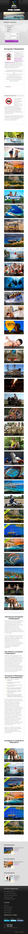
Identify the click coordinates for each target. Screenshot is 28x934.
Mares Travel (6, 905)
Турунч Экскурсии (7, 910)
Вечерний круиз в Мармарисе (8, 594)
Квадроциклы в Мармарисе (10, 405)
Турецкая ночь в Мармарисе (8, 391)
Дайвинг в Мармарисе (9, 289)
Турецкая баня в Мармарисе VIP (8, 347)
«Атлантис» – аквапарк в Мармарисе (10, 478)
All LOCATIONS (10, 25)
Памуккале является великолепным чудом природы (15, 16)
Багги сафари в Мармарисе (10, 420)
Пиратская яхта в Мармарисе (8, 608)
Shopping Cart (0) (14, 11)
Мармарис (9, 27)
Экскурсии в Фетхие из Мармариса (9, 217)
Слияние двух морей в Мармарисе (9, 492)
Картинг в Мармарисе (9, 507)
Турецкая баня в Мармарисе (8, 318)
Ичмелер (9, 29)
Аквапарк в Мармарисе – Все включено (9, 579)
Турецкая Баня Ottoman (9, 362)
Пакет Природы (8, 521)
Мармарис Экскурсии (8, 907)
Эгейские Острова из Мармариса (9, 246)
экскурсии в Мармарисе (19, 932)
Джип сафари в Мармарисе (10, 231)
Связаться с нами (7, 912)
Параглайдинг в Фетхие (9, 565)
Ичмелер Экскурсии (8, 909)
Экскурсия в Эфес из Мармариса (9, 173)
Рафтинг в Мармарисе (9, 303)
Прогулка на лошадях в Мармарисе (9, 449)
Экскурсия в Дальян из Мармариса (9, 187)
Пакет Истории (8, 550)
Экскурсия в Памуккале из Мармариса (10, 158)
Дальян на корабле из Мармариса (9, 434)
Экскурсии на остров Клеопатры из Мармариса (10, 260)
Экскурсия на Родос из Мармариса (9, 202)
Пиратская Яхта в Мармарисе (8, 376)
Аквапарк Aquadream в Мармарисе (9, 275)
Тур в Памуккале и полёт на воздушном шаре (9, 333)
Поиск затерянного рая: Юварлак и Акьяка (9, 144)
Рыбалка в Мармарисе (9, 463)
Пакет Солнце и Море (9, 536)
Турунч (8, 30)
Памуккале (10, 14)
